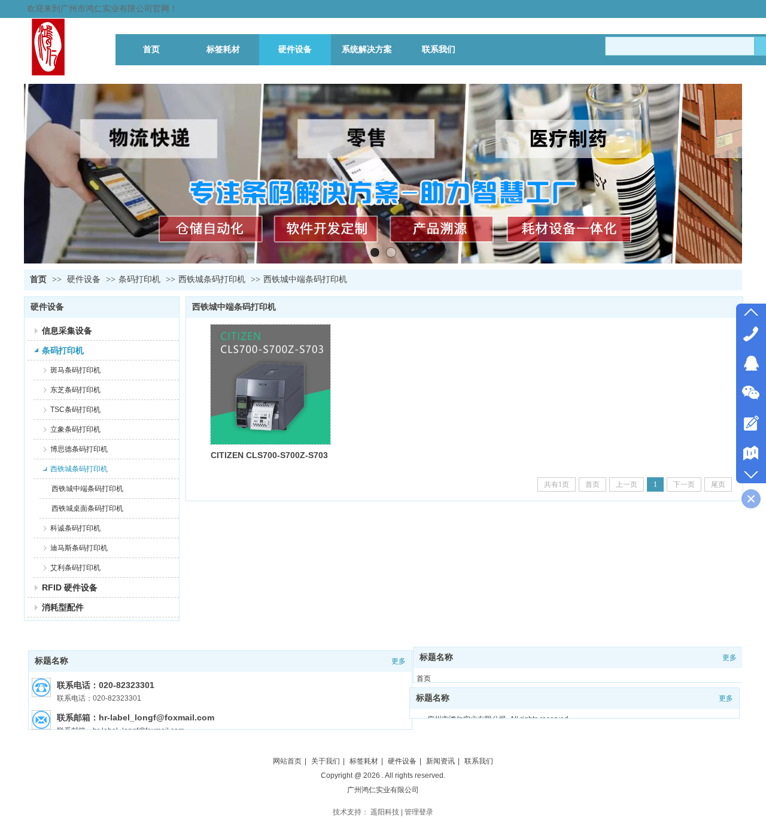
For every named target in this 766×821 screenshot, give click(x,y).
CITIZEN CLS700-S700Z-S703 (269, 455)
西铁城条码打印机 (211, 279)
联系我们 (478, 761)
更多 (398, 661)
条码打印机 (139, 279)
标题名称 (51, 660)
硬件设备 (84, 279)
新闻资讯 (440, 761)
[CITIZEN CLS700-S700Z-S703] (270, 384)
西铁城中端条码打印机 (305, 279)
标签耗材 (363, 761)
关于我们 (325, 761)
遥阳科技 (384, 812)
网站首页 (287, 761)
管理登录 (419, 812)
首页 (38, 279)
